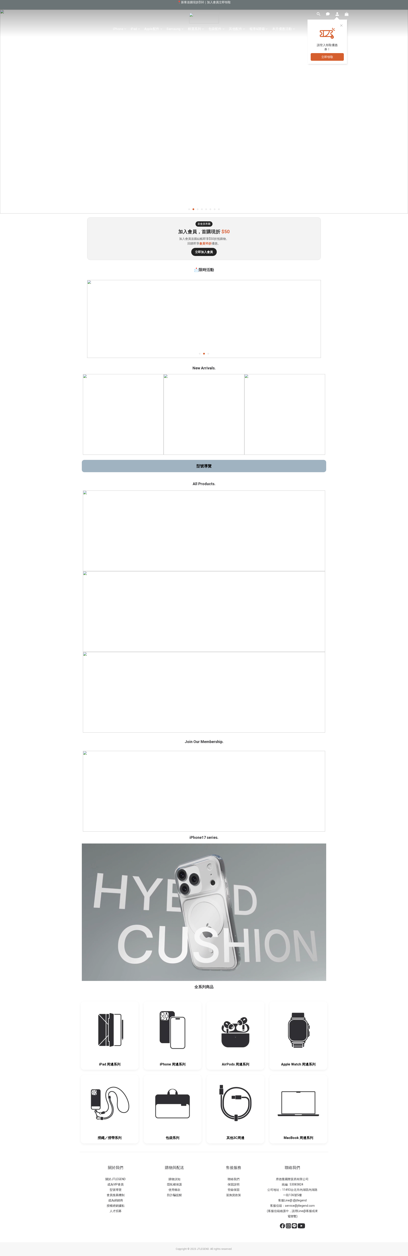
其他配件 (235, 29)
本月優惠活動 (282, 29)
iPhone (118, 29)
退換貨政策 (233, 1195)
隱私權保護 (174, 1184)
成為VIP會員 (115, 1184)
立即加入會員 (204, 252)
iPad (134, 29)
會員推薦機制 (116, 1195)
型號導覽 (204, 466)
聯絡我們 (233, 1179)
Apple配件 (151, 29)
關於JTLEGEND (115, 1179)
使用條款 (174, 1189)
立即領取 (327, 57)
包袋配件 (215, 29)
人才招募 (116, 1211)
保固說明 (233, 1184)
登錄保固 (233, 1189)
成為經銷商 (115, 1200)
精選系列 (194, 29)
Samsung (174, 29)
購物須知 (174, 1179)
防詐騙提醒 (174, 1195)
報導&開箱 (257, 29)
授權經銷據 (114, 1205)
